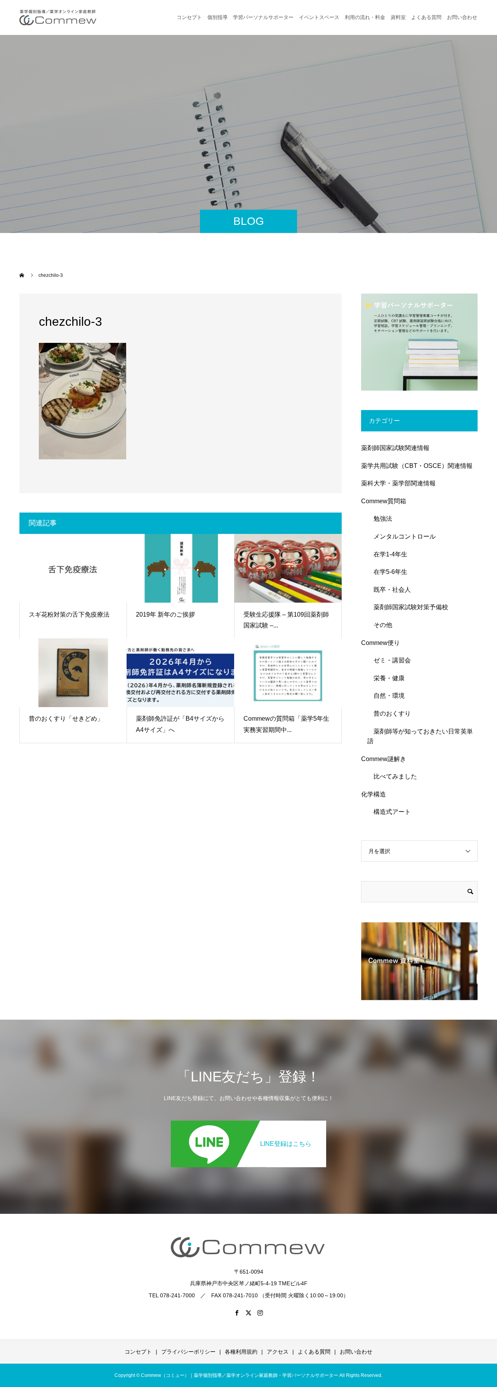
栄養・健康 (386, 678)
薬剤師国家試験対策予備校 (407, 607)
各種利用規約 (241, 1352)
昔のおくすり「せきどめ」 (66, 718)
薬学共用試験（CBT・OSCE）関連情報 (417, 465)
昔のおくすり (389, 713)
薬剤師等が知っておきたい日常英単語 (420, 736)
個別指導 (217, 17)
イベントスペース (319, 17)
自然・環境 (386, 695)
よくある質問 (426, 17)
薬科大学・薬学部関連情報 (398, 483)
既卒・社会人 (389, 589)
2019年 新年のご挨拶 (165, 614)
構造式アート (389, 811)
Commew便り (380, 643)
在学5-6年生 (387, 571)
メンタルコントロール (401, 536)
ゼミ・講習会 (389, 660)
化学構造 (373, 794)
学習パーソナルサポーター (263, 17)
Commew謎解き (383, 759)
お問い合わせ (356, 1352)
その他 (379, 625)
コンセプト (189, 17)
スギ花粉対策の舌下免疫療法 (69, 614)
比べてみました (392, 776)
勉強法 (379, 518)
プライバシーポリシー (188, 1352)
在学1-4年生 (387, 554)
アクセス (277, 1352)
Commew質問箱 (383, 501)
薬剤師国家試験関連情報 (395, 448)
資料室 (398, 17)
